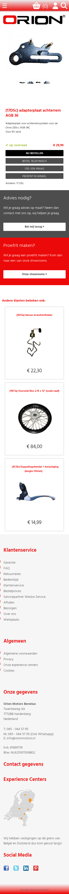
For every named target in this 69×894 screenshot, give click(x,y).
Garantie (9, 562)
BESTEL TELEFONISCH (34, 161)
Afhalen (9, 602)
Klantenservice (14, 585)
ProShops (45, 889)
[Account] (54, 7)
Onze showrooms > (34, 274)
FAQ (7, 568)
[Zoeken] (64, 7)
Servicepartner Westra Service (25, 597)
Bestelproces (12, 591)
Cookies (9, 670)
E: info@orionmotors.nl (19, 738)
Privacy (9, 659)
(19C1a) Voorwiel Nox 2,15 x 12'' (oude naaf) (34, 391)
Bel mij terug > (34, 226)
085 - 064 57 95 (17, 729)
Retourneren (12, 574)
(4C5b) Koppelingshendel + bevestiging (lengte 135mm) (35, 469)
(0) (45, 7)
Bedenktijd (11, 580)
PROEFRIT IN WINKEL (34, 176)
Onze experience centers (21, 665)
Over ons (10, 614)
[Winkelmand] (37, 7)
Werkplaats (11, 619)
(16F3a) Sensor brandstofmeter (34, 315)
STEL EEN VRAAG (34, 169)
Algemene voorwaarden (20, 653)
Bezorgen (10, 608)
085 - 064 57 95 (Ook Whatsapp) (31, 734)
